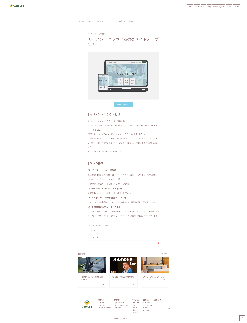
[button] (166, 21)
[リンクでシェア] (103, 237)
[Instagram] (169, 308)
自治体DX (107, 225)
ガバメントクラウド (95, 225)
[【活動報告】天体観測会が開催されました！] (92, 265)
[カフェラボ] (155, 265)
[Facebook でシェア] (89, 237)
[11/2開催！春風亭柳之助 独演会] (123, 265)
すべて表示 (165, 254)
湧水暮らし (121, 21)
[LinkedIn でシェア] (98, 237)
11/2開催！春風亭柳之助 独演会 (123, 278)
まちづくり (110, 21)
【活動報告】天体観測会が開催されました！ (92, 278)
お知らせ (90, 21)
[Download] (242, 318)
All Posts (81, 21)
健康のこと (100, 21)
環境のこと (132, 21)
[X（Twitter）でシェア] (93, 237)
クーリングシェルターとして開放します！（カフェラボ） (154, 278)
